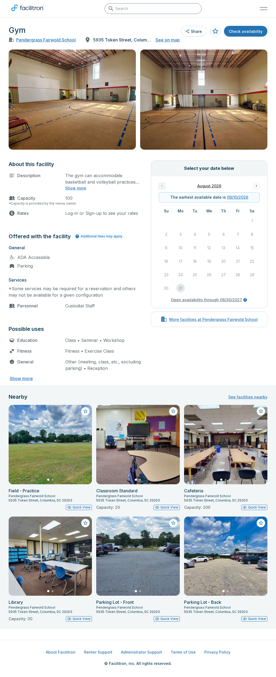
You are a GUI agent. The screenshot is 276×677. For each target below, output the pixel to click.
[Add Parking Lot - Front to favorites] (173, 523)
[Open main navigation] (263, 8)
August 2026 (209, 186)
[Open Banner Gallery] (72, 100)
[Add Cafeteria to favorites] (261, 411)
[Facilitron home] (27, 12)
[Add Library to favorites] (85, 523)
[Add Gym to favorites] (215, 31)
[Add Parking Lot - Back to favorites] (261, 523)
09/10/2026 (237, 197)
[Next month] (256, 186)
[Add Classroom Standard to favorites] (173, 411)
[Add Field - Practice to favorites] (85, 411)
